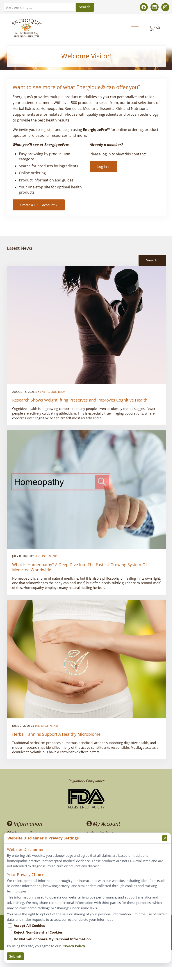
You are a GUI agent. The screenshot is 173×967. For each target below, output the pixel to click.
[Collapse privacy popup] (164, 838)
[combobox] (40, 7)
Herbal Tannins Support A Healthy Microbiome (56, 734)
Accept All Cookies (29, 925)
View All (152, 260)
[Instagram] (165, 7)
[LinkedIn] (154, 7)
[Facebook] (144, 7)
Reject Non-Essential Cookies (38, 932)
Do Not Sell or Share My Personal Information (52, 939)
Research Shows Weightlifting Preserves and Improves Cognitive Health (79, 400)
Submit (15, 956)
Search (85, 6)
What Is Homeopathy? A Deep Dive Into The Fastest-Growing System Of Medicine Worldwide (79, 567)
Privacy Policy (73, 946)
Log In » (103, 166)
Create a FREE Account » (38, 205)
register (47, 129)
